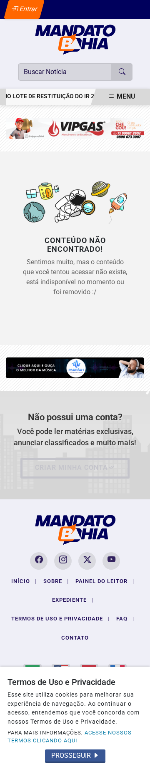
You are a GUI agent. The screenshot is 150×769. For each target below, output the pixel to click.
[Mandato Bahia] (75, 39)
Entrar (27, 9)
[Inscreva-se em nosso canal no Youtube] (111, 561)
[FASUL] (75, 128)
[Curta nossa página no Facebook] (39, 561)
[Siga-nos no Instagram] (63, 561)
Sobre (56, 581)
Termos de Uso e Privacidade (60, 618)
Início (24, 581)
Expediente (72, 600)
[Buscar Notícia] (122, 72)
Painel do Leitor (104, 581)
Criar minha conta (71, 467)
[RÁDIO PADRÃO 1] (75, 367)
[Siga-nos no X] (87, 561)
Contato (75, 638)
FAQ (125, 618)
